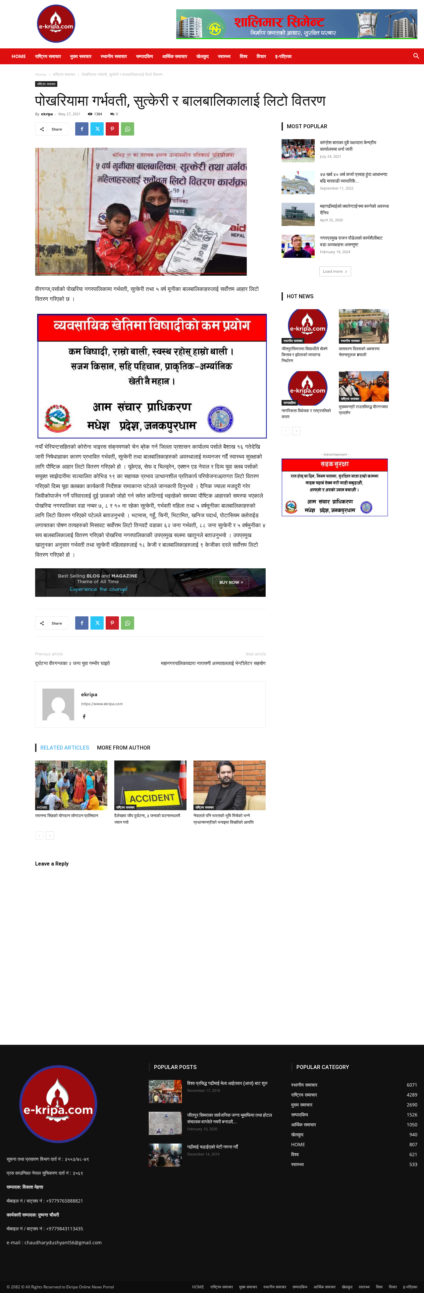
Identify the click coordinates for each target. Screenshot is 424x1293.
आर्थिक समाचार (174, 56)
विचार (261, 56)
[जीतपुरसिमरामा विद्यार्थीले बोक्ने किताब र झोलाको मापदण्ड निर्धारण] (307, 326)
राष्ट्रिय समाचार (48, 56)
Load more (333, 271)
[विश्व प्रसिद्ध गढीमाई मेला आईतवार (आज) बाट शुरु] (165, 1091)
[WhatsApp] (127, 129)
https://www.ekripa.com (102, 704)
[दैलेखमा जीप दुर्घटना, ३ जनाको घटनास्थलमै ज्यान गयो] (150, 785)
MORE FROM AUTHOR (123, 748)
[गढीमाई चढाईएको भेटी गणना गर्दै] (165, 1155)
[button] (416, 57)
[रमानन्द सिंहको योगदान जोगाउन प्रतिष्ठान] (71, 785)
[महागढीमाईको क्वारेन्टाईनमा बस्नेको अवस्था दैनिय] (298, 214)
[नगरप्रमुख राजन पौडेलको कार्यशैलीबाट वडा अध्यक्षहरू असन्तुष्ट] (298, 246)
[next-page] (50, 835)
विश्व (243, 56)
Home (40, 74)
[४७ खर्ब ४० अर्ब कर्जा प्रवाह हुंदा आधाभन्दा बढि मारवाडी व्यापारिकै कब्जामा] (298, 182)
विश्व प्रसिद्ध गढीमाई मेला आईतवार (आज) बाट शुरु (227, 1083)
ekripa (47, 113)
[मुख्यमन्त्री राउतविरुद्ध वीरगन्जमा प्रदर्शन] (364, 386)
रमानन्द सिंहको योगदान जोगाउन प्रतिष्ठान (66, 815)
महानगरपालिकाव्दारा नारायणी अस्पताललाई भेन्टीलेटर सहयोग (213, 663)
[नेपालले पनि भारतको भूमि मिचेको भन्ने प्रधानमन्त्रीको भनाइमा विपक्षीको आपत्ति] (229, 785)
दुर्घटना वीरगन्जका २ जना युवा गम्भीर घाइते (72, 663)
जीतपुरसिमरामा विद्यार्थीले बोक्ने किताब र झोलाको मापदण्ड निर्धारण (304, 354)
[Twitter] (97, 129)
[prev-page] (39, 835)
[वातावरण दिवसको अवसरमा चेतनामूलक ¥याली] (364, 326)
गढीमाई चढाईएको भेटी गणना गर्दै (212, 1147)
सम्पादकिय (144, 56)
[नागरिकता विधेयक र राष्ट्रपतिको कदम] (307, 388)
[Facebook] (81, 129)
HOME (19, 56)
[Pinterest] (112, 129)
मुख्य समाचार (80, 56)
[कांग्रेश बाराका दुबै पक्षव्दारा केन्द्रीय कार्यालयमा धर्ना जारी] (298, 150)
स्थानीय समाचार (114, 56)
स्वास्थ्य (224, 56)
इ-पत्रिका (283, 56)
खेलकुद (202, 56)
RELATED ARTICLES (64, 748)
